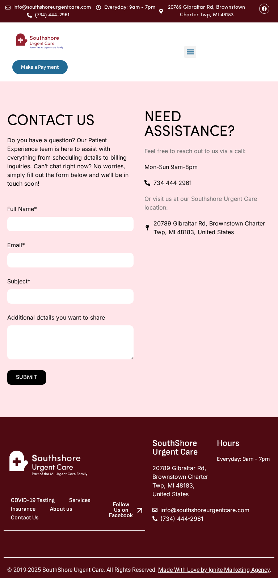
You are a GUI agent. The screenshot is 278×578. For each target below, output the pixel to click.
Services (79, 500)
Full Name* (22, 209)
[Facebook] (264, 9)
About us (61, 509)
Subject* (18, 281)
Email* (16, 245)
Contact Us (24, 517)
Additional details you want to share (56, 318)
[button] (190, 52)
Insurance (23, 509)
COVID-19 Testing (33, 500)
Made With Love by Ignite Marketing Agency (214, 569)
